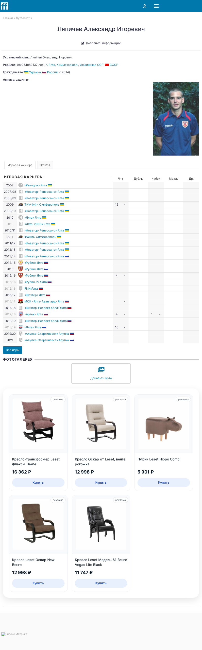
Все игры (12, 350)
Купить (38, 482)
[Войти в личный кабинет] (144, 6)
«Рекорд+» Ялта (35, 185)
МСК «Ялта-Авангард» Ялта (44, 301)
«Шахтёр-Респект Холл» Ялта (45, 308)
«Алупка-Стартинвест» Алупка (46, 333)
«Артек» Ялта (33, 314)
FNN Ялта (31, 288)
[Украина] (50, 185)
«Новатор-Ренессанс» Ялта (44, 191)
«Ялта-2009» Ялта (37, 224)
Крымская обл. (67, 65)
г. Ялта (50, 65)
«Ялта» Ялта (32, 217)
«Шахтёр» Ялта (35, 295)
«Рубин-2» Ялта (35, 282)
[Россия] (67, 256)
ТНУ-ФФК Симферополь (41, 204)
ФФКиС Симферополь (40, 237)
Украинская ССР (91, 65)
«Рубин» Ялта (34, 262)
